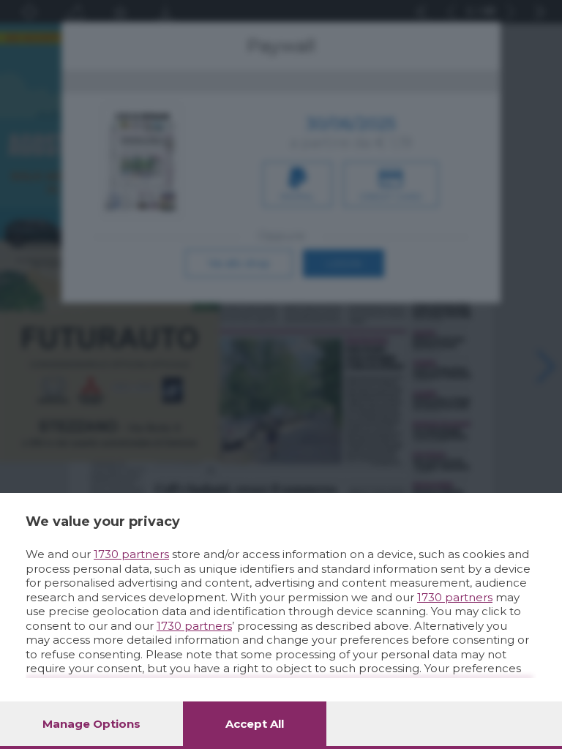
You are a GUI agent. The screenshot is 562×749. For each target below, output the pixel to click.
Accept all (254, 724)
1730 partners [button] (131, 554)
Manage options (91, 724)
